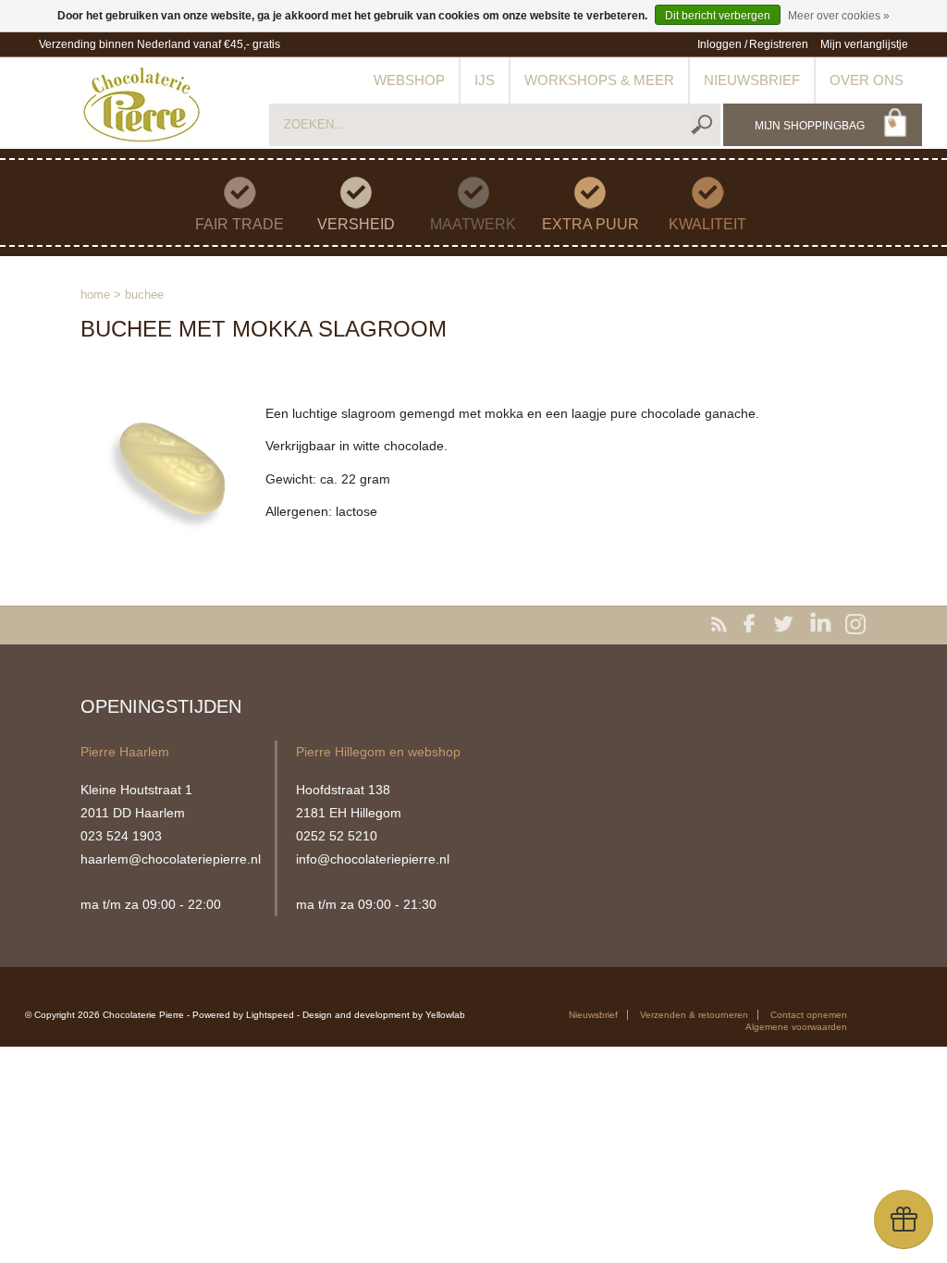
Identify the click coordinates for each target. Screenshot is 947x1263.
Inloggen (719, 44)
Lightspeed (270, 1015)
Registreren (778, 44)
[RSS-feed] (722, 625)
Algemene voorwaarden (796, 1027)
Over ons (867, 80)
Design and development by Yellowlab (383, 1015)
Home (95, 294)
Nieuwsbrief (752, 80)
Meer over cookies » (839, 15)
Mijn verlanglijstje (864, 44)
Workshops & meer (599, 80)
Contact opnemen (808, 1015)
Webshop (409, 80)
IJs (484, 80)
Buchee (144, 294)
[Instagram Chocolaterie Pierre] (855, 625)
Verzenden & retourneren (694, 1015)
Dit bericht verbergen (717, 15)
